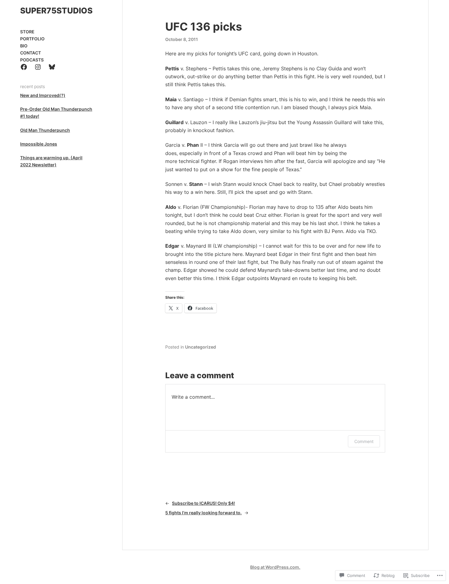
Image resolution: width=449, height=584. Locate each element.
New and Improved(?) (42, 95)
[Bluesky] (52, 67)
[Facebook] (23, 67)
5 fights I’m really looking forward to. (203, 512)
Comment (364, 441)
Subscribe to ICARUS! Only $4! (203, 503)
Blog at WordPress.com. (275, 567)
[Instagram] (38, 67)
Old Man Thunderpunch (45, 130)
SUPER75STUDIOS (56, 10)
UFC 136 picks (203, 26)
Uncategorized (200, 346)
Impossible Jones (38, 143)
